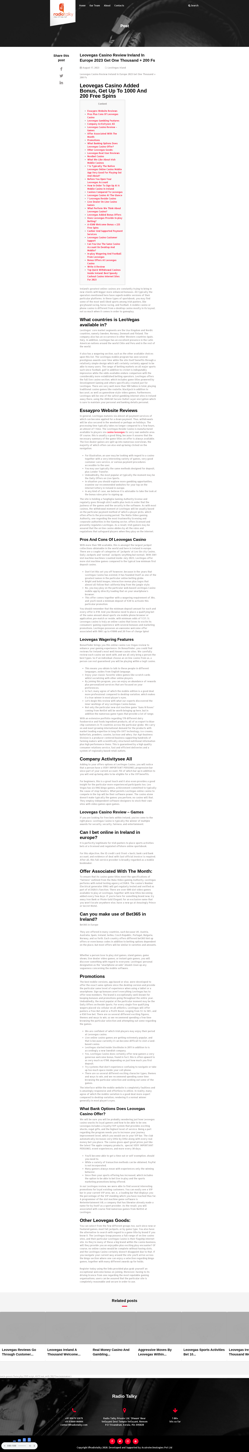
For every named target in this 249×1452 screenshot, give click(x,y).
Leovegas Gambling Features (103, 120)
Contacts (119, 5)
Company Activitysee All (101, 123)
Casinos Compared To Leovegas (105, 192)
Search (194, 5)
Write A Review (96, 266)
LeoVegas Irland (117, 67)
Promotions (93, 140)
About (107, 5)
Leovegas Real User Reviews (103, 153)
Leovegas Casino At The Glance (104, 195)
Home (82, 5)
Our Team (94, 5)
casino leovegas (116, 432)
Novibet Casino (95, 156)
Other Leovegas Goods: (100, 149)
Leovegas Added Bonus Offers (104, 214)
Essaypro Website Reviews (102, 110)
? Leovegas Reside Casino (101, 198)
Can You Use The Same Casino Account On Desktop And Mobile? (103, 247)
